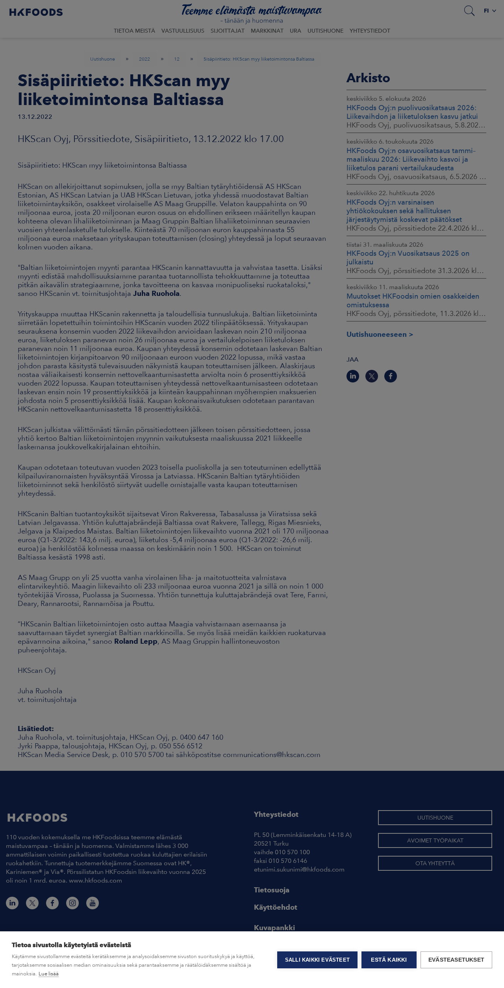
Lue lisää (49, 974)
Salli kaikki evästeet (317, 960)
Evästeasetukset (456, 960)
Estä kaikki (389, 960)
